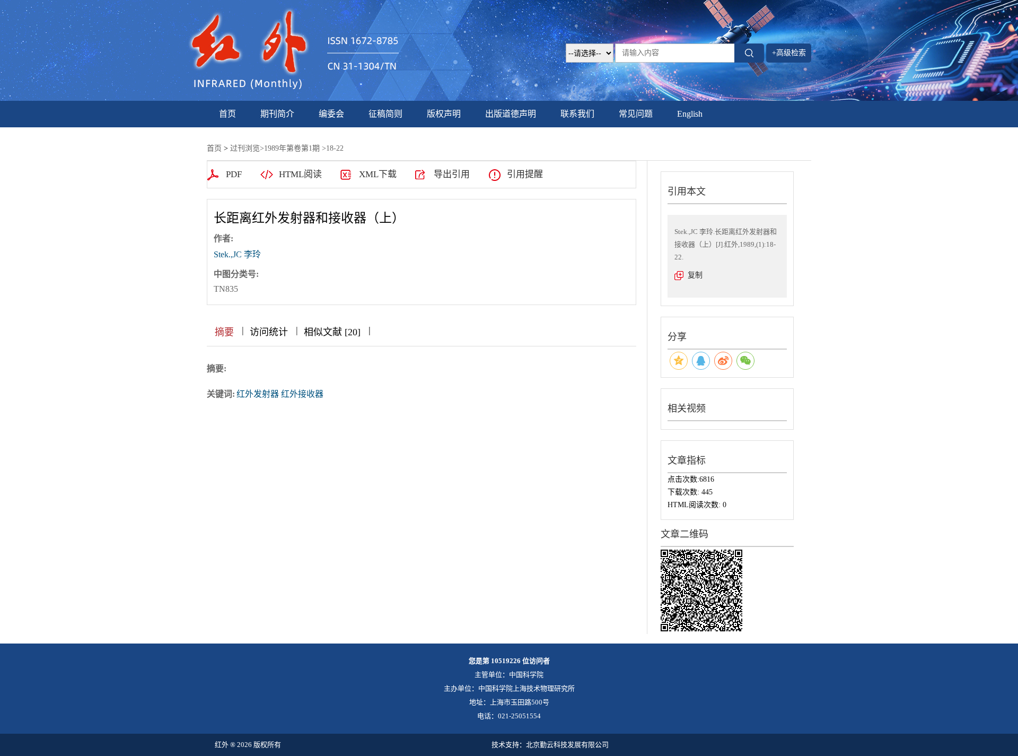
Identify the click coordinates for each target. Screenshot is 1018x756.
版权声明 (444, 113)
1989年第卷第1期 (292, 148)
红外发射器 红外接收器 (279, 393)
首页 (227, 113)
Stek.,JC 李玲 (237, 254)
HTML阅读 (300, 174)
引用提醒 (525, 174)
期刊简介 (277, 113)
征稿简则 (385, 113)
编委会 (331, 113)
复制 (695, 275)
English (690, 113)
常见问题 (636, 113)
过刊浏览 (245, 148)
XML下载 (378, 174)
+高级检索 (789, 53)
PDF (234, 174)
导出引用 (452, 174)
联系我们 (577, 113)
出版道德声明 (510, 113)
